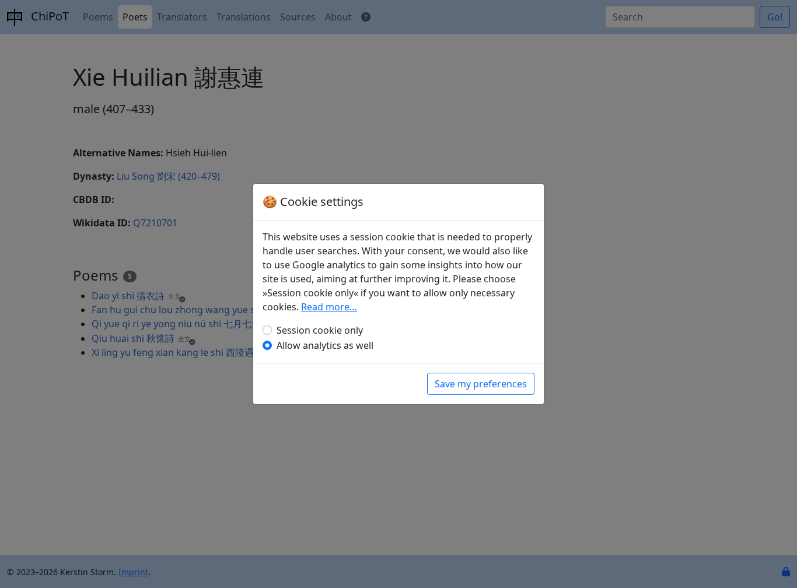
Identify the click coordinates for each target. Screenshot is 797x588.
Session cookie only (320, 330)
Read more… (329, 306)
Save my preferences (481, 383)
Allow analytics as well (325, 345)
